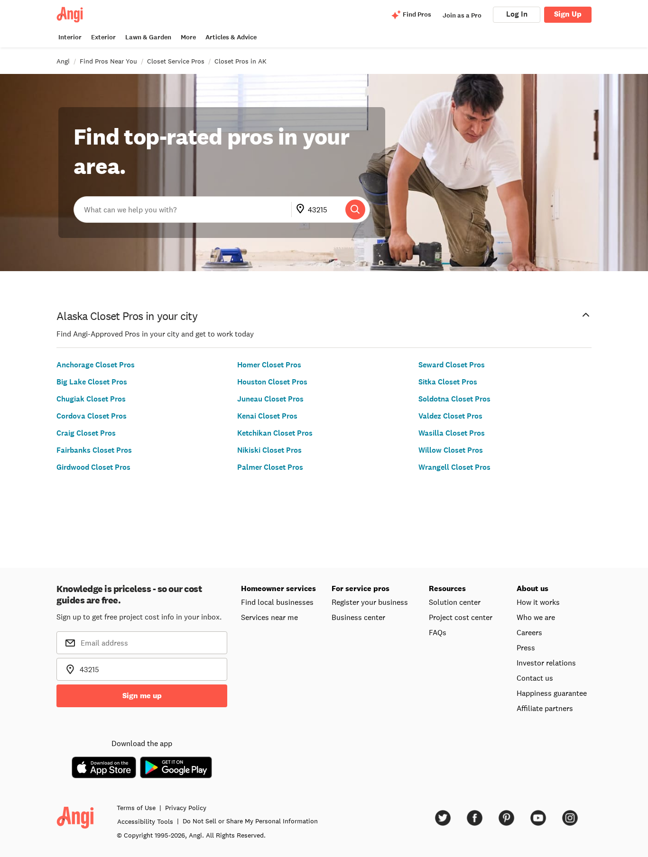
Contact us (535, 678)
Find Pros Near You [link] (108, 61)
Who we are (536, 617)
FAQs (437, 632)
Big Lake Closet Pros (91, 382)
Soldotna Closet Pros (454, 399)
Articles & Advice (231, 37)
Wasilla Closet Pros (451, 433)
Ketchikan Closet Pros (275, 433)
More (188, 37)
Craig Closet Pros (86, 433)
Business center (358, 617)
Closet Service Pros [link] (175, 61)
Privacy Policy (185, 807)
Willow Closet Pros (450, 450)
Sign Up (568, 14)
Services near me (269, 617)
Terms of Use (136, 807)
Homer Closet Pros (269, 365)
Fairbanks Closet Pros (94, 450)
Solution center (455, 602)
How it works (538, 602)
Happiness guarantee (552, 693)
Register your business (370, 602)
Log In (517, 14)
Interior (70, 37)
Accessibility (145, 821)
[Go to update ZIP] (302, 209)
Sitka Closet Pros (447, 382)
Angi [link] (63, 61)
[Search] (355, 209)
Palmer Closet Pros (270, 467)
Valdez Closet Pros (450, 416)
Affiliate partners (545, 708)
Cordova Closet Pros (91, 416)
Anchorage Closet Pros (95, 365)
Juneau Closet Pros (270, 399)
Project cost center (460, 617)
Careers (529, 632)
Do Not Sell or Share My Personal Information (250, 821)
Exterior (103, 37)
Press (526, 647)
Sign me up (142, 696)
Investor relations (546, 662)
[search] (355, 209)
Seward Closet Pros (451, 365)
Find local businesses (277, 602)
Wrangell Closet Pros (454, 467)
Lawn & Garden (148, 37)
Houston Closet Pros (272, 382)
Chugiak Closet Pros (91, 399)
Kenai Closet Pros (267, 416)
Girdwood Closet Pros (93, 467)
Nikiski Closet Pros (269, 450)
